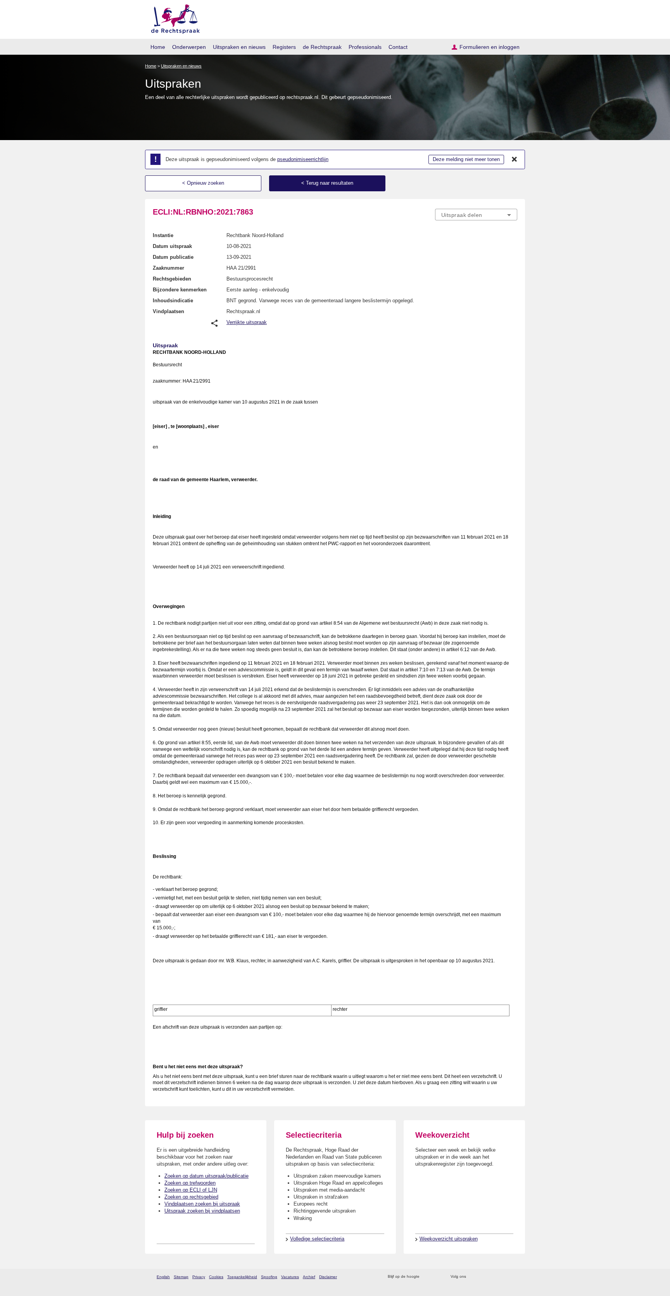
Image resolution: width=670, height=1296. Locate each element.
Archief (309, 1277)
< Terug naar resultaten (327, 183)
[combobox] (476, 214)
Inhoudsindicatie (173, 300)
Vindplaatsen (168, 311)
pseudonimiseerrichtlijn (302, 159)
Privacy (198, 1277)
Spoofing (269, 1277)
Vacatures (290, 1277)
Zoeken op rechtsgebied (191, 1197)
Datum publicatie (173, 257)
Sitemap (181, 1277)
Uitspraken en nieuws (239, 47)
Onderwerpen (189, 47)
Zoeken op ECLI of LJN (190, 1190)
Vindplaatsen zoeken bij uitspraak (202, 1204)
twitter (473, 1277)
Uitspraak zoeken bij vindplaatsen (202, 1211)
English (163, 1277)
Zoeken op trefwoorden (190, 1183)
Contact (398, 47)
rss (427, 1277)
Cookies (216, 1277)
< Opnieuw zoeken (203, 183)
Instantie (163, 235)
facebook (483, 1277)
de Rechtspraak (322, 47)
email (437, 1277)
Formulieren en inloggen (489, 47)
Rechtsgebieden (172, 279)
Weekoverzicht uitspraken (449, 1239)
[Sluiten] (514, 159)
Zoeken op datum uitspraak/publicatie (206, 1176)
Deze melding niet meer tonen (466, 159)
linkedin (503, 1277)
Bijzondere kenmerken (180, 290)
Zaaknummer (168, 268)
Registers (284, 47)
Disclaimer (328, 1277)
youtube (513, 1277)
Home (157, 47)
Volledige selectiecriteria (317, 1239)
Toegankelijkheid (242, 1277)
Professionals (365, 47)
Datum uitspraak (172, 246)
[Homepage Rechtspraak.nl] (173, 18)
